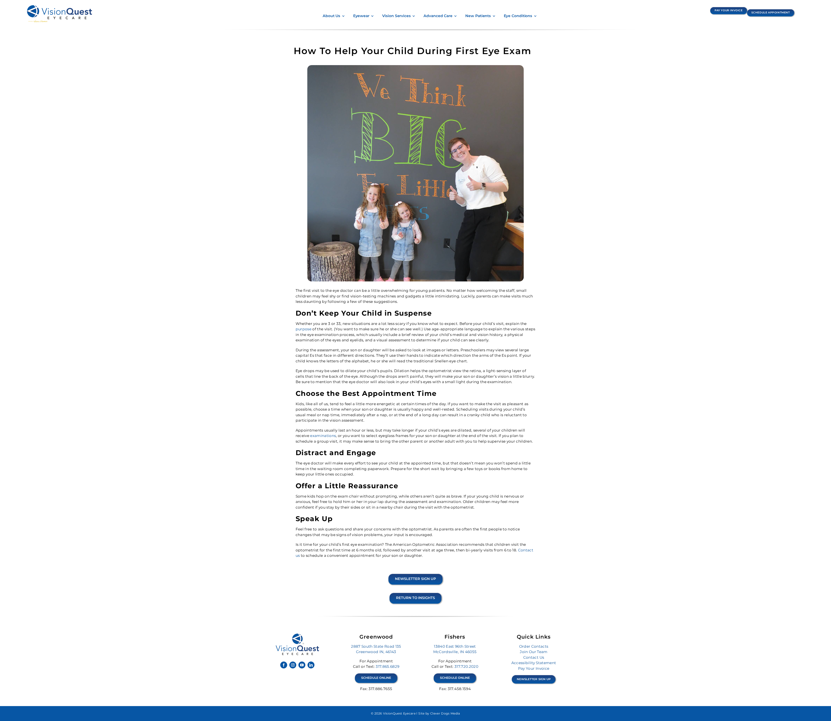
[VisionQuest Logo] (59, 7)
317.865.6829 (387, 666)
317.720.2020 (466, 666)
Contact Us (533, 657)
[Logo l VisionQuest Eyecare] (297, 635)
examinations (323, 436)
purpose (303, 329)
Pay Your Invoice (533, 668)
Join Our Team (533, 652)
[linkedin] (311, 665)
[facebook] (283, 665)
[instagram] (292, 665)
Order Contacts (533, 646)
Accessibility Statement (533, 663)
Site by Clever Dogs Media (439, 713)
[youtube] (301, 665)
